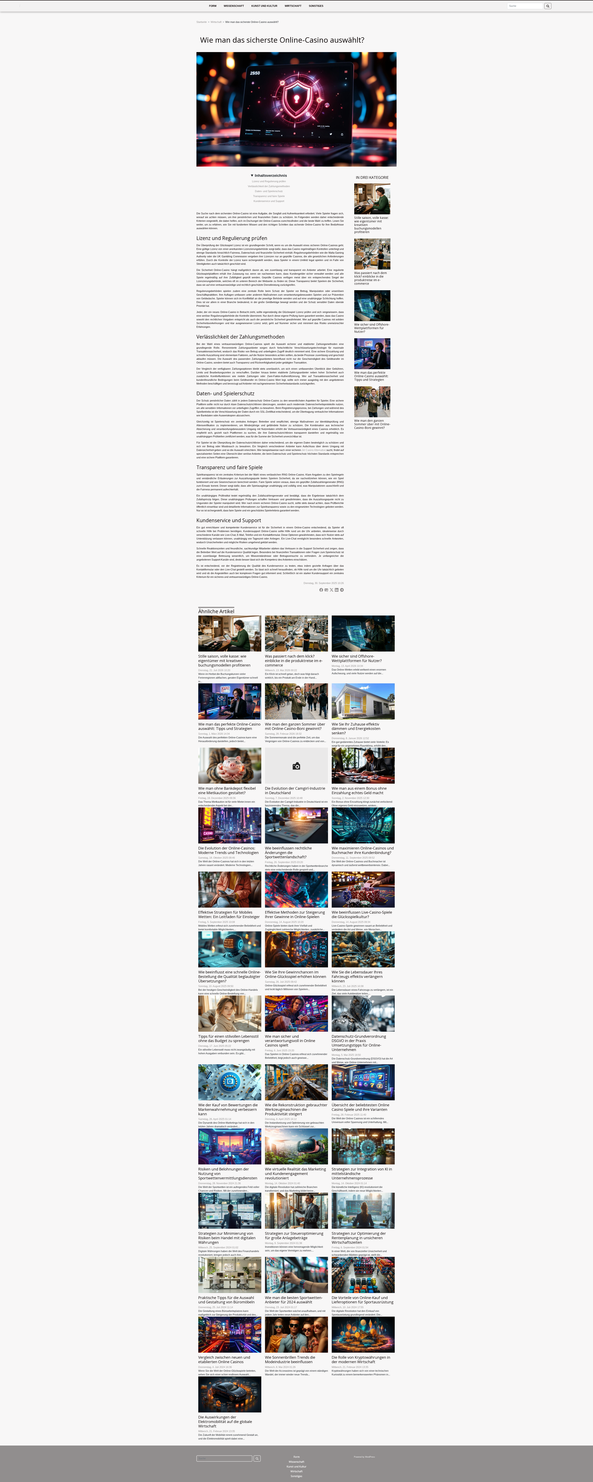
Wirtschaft (293, 6)
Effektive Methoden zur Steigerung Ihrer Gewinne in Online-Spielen (295, 914)
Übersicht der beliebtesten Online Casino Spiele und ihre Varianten (360, 1107)
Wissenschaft (234, 6)
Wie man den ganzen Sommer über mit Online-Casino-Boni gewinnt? (372, 424)
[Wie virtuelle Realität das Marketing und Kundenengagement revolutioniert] (296, 1146)
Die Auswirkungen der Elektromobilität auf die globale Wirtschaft (225, 1421)
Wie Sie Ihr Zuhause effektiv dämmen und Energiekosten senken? (356, 729)
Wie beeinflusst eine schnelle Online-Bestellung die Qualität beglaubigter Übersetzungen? (229, 976)
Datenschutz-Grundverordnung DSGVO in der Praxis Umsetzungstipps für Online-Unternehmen (359, 1043)
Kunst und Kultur (264, 6)
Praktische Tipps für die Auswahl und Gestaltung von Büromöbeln (226, 1300)
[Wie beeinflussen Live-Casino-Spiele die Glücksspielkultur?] (363, 889)
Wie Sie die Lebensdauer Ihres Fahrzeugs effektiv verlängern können (357, 976)
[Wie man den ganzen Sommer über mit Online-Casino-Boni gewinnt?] (372, 401)
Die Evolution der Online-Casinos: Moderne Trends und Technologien (228, 850)
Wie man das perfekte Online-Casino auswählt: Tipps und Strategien (371, 376)
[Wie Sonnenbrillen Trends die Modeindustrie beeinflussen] (296, 1334)
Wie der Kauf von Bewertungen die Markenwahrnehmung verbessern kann (228, 1109)
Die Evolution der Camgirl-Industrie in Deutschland (295, 790)
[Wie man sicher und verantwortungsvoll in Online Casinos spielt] (296, 1013)
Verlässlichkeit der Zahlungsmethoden (269, 186)
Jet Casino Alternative (314, 450)
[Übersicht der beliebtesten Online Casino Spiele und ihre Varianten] (363, 1082)
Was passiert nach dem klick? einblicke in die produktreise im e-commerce (370, 278)
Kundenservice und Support (269, 201)
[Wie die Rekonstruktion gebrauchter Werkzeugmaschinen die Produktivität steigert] (296, 1082)
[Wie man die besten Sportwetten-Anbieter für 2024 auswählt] (296, 1274)
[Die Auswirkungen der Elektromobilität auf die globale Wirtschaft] (229, 1394)
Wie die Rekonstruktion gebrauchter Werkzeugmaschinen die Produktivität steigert (296, 1109)
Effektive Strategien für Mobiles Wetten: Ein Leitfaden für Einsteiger (229, 914)
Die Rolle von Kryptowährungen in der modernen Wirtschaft (361, 1359)
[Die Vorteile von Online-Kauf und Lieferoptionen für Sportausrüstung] (363, 1274)
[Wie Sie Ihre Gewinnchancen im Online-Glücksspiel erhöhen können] (296, 949)
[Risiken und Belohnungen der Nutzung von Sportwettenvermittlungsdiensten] (229, 1146)
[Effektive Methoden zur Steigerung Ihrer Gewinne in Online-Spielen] (296, 889)
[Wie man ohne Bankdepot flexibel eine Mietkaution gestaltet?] (229, 765)
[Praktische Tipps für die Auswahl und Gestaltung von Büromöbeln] (229, 1274)
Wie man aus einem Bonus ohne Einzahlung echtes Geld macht (359, 790)
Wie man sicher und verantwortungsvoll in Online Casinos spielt (290, 1041)
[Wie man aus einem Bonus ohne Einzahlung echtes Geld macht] (363, 765)
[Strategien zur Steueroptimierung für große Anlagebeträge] (296, 1210)
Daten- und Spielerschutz (269, 191)
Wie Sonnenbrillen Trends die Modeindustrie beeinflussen (290, 1359)
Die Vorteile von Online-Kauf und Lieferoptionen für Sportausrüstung (362, 1300)
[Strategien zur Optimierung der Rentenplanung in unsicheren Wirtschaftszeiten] (363, 1210)
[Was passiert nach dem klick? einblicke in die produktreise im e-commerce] (372, 254)
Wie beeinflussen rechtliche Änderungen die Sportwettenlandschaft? (288, 852)
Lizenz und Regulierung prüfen (269, 181)
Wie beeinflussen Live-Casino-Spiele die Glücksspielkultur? (362, 914)
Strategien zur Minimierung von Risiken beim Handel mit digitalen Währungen (227, 1238)
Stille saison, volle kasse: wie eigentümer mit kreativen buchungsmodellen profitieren (224, 661)
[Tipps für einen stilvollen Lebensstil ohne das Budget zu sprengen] (229, 1013)
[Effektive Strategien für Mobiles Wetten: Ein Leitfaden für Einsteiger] (229, 889)
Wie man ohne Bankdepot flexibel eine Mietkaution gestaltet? (227, 790)
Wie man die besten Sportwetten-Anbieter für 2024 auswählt (294, 1300)
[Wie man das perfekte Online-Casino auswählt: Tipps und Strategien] (372, 353)
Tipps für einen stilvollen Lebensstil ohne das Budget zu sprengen (228, 1038)
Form (212, 6)
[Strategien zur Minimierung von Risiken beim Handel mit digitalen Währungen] (229, 1210)
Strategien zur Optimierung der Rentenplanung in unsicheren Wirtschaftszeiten (359, 1238)
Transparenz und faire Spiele (269, 196)
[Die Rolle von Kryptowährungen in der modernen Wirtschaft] (363, 1334)
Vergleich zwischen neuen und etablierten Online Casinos (224, 1359)
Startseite (201, 22)
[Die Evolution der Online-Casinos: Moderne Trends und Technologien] (229, 825)
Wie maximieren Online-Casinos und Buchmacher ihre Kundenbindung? (363, 850)
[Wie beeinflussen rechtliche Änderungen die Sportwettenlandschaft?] (296, 825)
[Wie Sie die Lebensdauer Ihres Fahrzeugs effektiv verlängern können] (363, 949)
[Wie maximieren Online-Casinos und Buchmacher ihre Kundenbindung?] (363, 825)
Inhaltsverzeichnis (271, 175)
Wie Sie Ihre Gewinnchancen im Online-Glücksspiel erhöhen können (295, 974)
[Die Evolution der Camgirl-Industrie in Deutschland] (296, 765)
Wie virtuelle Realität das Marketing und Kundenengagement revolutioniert (295, 1173)
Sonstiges (316, 6)
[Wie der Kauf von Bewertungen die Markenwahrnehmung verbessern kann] (229, 1082)
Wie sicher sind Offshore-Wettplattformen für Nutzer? (371, 328)
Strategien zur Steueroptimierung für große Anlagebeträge (294, 1235)
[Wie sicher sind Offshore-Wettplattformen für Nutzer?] (372, 305)
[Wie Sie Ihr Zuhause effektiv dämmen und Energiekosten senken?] (363, 701)
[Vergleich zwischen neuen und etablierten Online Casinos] (229, 1334)
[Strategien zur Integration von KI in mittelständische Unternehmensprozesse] (363, 1146)
